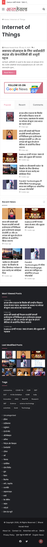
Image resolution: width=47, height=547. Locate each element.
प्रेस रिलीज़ (7, 468)
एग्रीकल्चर (7, 423)
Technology (26, 408)
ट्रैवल (5, 451)
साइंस (5, 504)
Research (35, 399)
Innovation (7, 399)
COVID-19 (19, 390)
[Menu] (3, 10)
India (35, 395)
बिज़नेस (6, 480)
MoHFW (25, 399)
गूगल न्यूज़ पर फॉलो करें (23, 535)
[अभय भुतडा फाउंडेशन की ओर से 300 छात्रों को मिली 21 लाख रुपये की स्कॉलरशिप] (38, 372)
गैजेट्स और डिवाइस (10, 443)
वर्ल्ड (5, 496)
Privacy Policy (8, 535)
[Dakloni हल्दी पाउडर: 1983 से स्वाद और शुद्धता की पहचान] (10, 158)
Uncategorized (10, 415)
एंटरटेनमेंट (7, 431)
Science (13, 403)
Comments (38, 105)
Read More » (9, 72)
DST (5, 395)
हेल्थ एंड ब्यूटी (8, 512)
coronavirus (7, 390)
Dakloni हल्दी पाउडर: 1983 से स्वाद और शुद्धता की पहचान (25, 2)
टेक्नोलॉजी (7, 447)
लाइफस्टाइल (8, 492)
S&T (4, 403)
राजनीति (6, 488)
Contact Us (16, 531)
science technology (27, 403)
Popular (7, 105)
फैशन (5, 476)
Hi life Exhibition (16, 395)
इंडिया (5, 419)
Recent (22, 105)
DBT (35, 390)
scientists (6, 408)
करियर (6, 439)
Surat (16, 408)
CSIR (28, 390)
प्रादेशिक (6, 463)
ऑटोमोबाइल (7, 435)
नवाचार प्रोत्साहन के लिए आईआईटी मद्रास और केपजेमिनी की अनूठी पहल (23, 54)
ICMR (28, 395)
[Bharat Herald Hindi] (17, 9)
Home (6, 19)
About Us (6, 531)
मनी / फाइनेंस (8, 484)
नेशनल (6, 459)
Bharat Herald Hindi (11, 47)
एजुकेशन (6, 427)
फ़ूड (5, 472)
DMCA (41, 531)
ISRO (16, 399)
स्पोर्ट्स (6, 508)
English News (38, 535)
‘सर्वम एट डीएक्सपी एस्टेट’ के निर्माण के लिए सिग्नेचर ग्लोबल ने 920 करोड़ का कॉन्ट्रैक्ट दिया (31, 170)
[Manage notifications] (41, 541)
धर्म (4, 455)
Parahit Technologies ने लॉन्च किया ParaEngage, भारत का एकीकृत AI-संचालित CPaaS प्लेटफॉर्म (31, 185)
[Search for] (43, 10)
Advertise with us (30, 531)
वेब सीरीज (7, 500)
